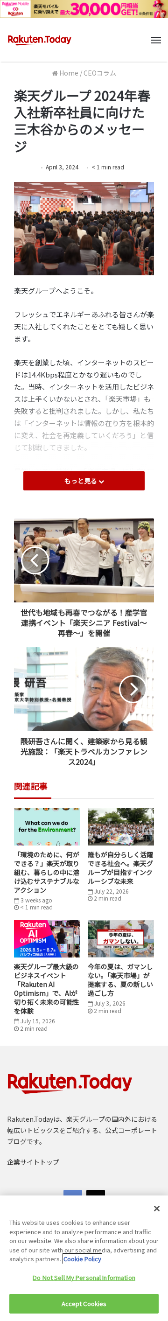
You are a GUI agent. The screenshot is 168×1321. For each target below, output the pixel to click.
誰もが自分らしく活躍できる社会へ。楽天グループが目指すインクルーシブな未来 (120, 868)
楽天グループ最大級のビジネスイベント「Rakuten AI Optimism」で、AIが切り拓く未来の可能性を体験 (46, 988)
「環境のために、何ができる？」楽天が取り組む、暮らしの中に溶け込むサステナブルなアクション (46, 872)
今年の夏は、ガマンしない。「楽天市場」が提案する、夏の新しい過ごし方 (120, 980)
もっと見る (81, 480)
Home (68, 72)
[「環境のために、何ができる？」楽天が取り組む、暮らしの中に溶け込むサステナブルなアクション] (47, 827)
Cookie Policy (82, 1258)
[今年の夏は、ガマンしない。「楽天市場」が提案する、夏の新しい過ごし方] (121, 939)
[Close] (157, 1208)
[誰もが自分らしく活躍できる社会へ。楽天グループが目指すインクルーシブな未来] (121, 827)
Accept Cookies (84, 1303)
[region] (84, 1258)
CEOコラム (100, 72)
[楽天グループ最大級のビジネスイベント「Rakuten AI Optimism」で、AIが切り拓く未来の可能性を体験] (47, 939)
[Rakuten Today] (39, 39)
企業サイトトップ (33, 1162)
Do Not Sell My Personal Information (84, 1277)
